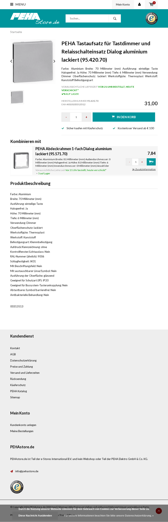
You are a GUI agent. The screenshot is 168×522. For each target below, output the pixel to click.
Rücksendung (18, 378)
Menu (20, 4)
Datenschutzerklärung (23, 360)
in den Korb (126, 117)
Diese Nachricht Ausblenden (35, 515)
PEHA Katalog (18, 391)
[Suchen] (115, 18)
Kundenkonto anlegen (23, 425)
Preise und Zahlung (21, 366)
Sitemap (15, 397)
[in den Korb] (151, 161)
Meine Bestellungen (21, 431)
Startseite (16, 32)
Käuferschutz (18, 385)
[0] (151, 4)
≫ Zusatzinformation (144, 169)
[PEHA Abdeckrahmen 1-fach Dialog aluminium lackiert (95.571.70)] (21, 160)
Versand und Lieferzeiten (25, 372)
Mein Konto (123, 4)
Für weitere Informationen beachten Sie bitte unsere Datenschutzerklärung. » (109, 515)
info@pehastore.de (26, 471)
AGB (13, 354)
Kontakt (15, 348)
